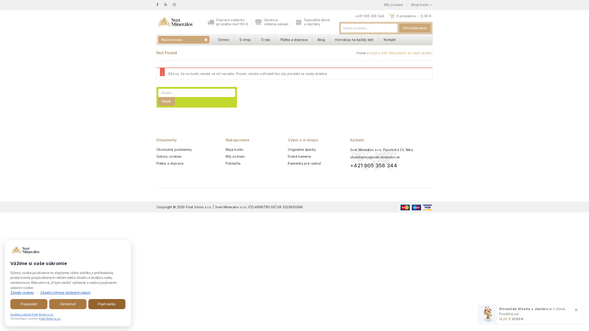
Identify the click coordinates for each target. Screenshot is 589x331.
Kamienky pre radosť (304, 163)
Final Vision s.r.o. (50, 318)
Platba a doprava (294, 40)
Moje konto (235, 149)
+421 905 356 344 (369, 16)
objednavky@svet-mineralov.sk (375, 157)
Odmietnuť (68, 304)
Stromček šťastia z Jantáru (523, 309)
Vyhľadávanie (415, 28)
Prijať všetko (107, 304)
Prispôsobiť (29, 304)
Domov (224, 40)
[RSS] (168, 5)
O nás (265, 40)
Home (361, 53)
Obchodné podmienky (174, 149)
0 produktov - (413, 16)
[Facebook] (159, 5)
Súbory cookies (169, 156)
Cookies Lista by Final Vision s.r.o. (32, 314)
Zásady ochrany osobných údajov (65, 292)
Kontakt (390, 40)
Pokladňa (233, 163)
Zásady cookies (22, 292)
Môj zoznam (235, 156)
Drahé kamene (299, 156)
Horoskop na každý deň (354, 40)
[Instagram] (177, 5)
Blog (321, 40)
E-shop (245, 40)
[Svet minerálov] (175, 22)
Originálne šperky (302, 149)
